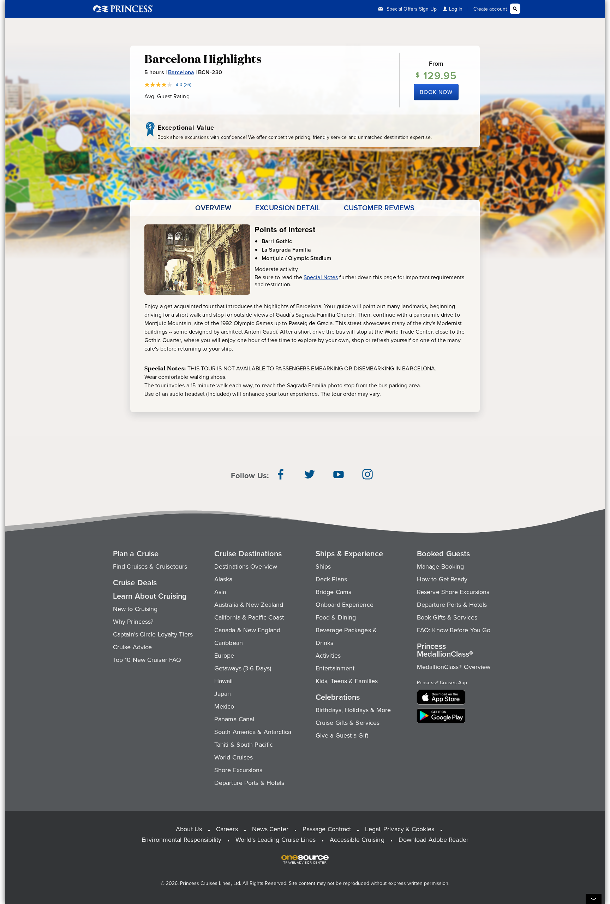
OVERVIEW (213, 208)
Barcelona (181, 72)
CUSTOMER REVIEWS (379, 208)
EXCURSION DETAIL (287, 208)
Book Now (436, 92)
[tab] (213, 208)
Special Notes (321, 277)
